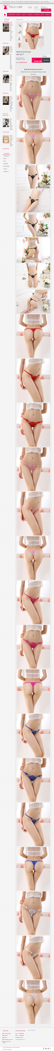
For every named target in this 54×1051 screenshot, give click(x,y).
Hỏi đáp (5, 1037)
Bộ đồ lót (13, 1)
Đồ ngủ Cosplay (6, 1)
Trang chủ (18, 19)
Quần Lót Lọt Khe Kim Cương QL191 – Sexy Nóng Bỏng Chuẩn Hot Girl (11, 103)
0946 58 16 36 (23, 62)
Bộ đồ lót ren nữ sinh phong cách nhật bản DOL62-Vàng (11, 140)
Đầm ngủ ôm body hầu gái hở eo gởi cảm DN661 (11, 124)
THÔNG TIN (47, 14)
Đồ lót (23, 14)
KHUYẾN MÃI (26, 1)
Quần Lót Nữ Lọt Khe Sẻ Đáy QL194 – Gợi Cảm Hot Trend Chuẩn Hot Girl (11, 32)
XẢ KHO (41, 1)
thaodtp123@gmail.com (20, 1039)
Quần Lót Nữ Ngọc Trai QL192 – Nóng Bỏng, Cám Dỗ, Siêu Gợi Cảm (11, 83)
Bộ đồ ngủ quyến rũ (35, 1)
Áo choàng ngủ (19, 1)
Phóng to (41, 47)
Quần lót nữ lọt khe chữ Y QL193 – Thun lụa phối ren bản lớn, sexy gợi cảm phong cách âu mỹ (11, 57)
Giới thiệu (46, 1)
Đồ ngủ (18, 14)
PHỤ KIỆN (30, 14)
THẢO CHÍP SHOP (31, 1030)
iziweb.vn (10, 1049)
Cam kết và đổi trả (7, 1033)
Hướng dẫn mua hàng (8, 1039)
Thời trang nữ (11, 14)
